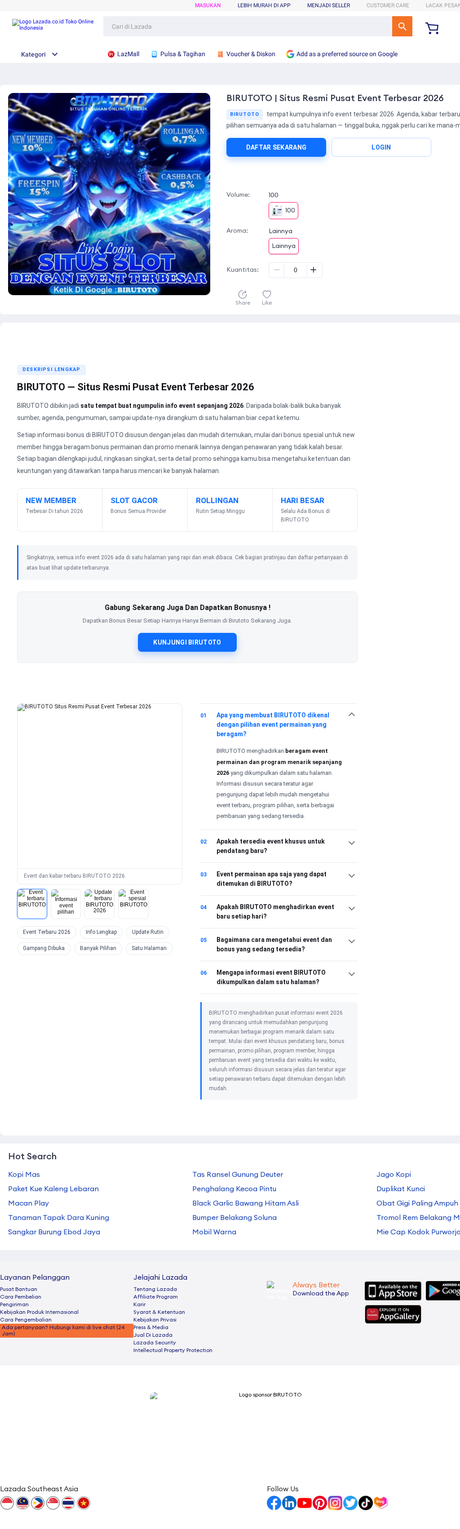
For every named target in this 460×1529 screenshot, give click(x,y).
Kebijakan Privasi (155, 1319)
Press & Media (150, 1327)
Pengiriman (14, 1304)
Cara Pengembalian (26, 1319)
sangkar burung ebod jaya (54, 1232)
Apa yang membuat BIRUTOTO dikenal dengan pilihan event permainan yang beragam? (264, 724)
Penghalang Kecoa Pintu (234, 1189)
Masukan (208, 5)
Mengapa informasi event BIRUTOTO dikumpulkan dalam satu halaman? (263, 977)
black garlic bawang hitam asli (245, 1203)
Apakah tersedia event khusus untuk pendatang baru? (262, 846)
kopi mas (24, 1174)
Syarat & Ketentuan (159, 1312)
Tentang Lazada (155, 1289)
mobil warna (214, 1232)
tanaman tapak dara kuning (58, 1217)
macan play (28, 1203)
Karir (139, 1304)
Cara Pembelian (20, 1296)
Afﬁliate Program (155, 1296)
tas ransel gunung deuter (237, 1174)
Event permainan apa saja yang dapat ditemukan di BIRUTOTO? (263, 879)
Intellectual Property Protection (172, 1350)
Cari (402, 26)
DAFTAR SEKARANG (276, 147)
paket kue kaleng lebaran (53, 1189)
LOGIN (381, 147)
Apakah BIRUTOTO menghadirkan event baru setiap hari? (267, 911)
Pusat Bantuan (18, 1289)
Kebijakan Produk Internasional (39, 1312)
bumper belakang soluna (234, 1217)
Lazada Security (154, 1342)
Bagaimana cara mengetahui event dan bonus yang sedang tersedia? (266, 944)
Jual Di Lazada (152, 1335)
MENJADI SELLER (328, 5)
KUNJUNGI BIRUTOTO (187, 642)
